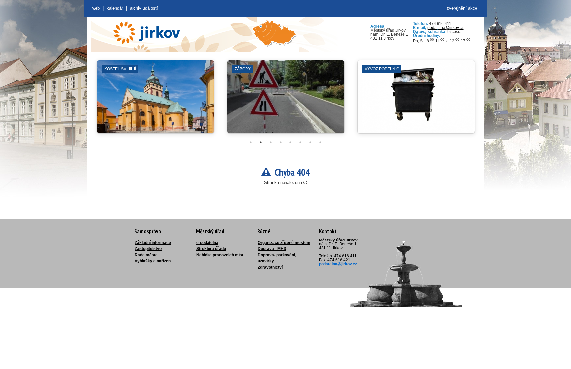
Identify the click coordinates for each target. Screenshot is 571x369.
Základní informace (153, 243)
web (96, 8)
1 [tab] (250, 142)
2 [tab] (260, 142)
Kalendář (115, 8)
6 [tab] (300, 142)
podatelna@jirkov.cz (445, 28)
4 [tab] (280, 142)
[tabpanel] (156, 100)
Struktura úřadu (211, 249)
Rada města (146, 255)
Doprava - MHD (272, 249)
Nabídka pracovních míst (219, 255)
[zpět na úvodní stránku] (146, 32)
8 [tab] (320, 142)
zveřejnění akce (462, 8)
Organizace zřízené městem (284, 243)
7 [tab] (310, 142)
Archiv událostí (144, 8)
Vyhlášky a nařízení (153, 261)
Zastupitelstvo (148, 249)
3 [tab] (270, 142)
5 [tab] (290, 142)
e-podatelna (207, 243)
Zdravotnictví (270, 267)
